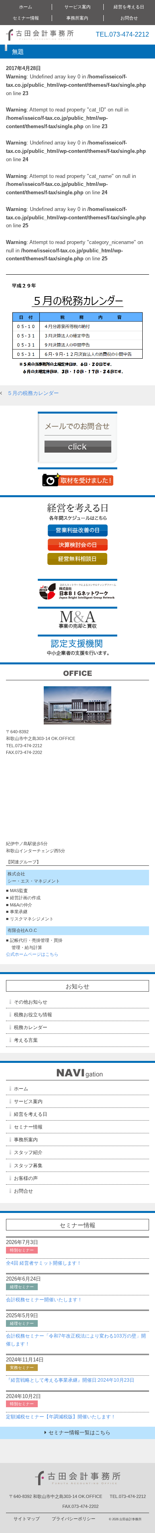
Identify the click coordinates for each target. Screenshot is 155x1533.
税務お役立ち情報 (33, 1014)
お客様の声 (26, 1178)
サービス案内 (28, 1101)
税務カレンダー (30, 1027)
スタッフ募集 (28, 1165)
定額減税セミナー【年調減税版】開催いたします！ (61, 1417)
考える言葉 (26, 1040)
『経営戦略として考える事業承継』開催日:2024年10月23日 (70, 1380)
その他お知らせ (30, 1002)
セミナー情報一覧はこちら (79, 1432)
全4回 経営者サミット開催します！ (43, 1263)
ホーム (25, 6)
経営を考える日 (30, 1114)
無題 (18, 51)
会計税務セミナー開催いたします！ (44, 1300)
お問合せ (129, 18)
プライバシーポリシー (73, 1518)
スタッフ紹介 (28, 1152)
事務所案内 (26, 1139)
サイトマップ (27, 1518)
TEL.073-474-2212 (122, 34)
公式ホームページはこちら (32, 954)
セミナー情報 (28, 1127)
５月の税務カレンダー (33, 393)
